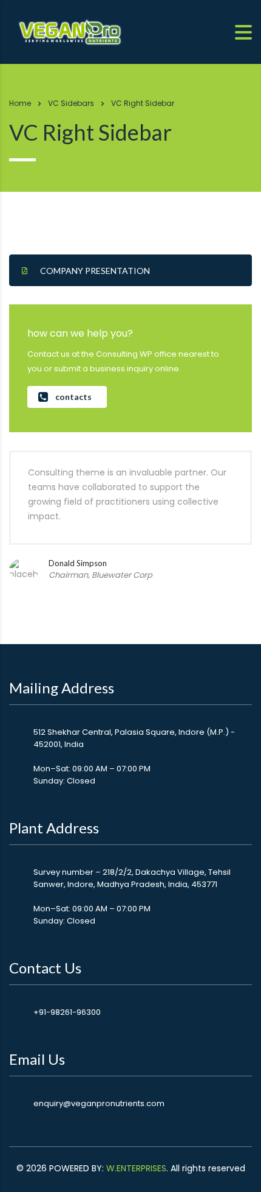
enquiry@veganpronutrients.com (98, 1103)
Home (20, 103)
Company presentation (95, 270)
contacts (73, 396)
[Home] (69, 31)
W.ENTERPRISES (136, 1168)
